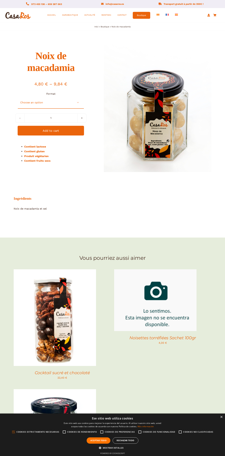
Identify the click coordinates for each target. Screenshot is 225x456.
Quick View (66, 318)
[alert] (112, 435)
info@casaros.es (115, 4)
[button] (112, 448)
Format (51, 93)
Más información (146, 426)
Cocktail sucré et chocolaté (62, 372)
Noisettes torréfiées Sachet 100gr (162, 337)
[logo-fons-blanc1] (18, 12)
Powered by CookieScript (112, 453)
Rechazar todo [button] (125, 440)
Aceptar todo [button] (98, 440)
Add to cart (51, 130)
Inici (96, 27)
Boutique (105, 27)
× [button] (221, 417)
